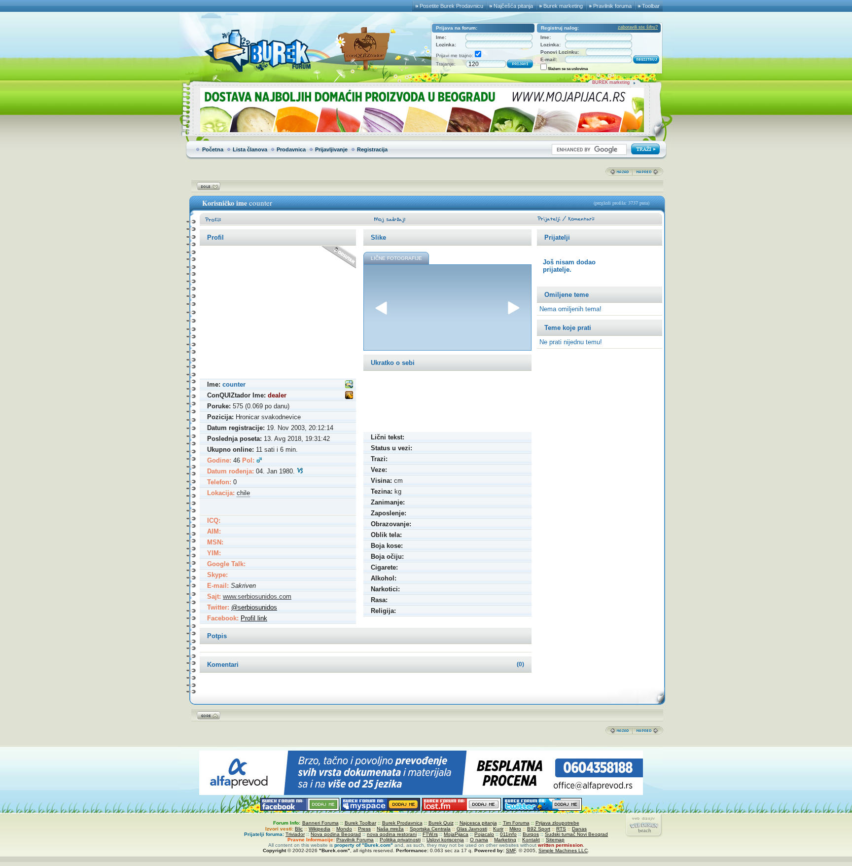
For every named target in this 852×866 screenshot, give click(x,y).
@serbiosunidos (254, 607)
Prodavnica (291, 149)
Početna (212, 149)
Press (364, 828)
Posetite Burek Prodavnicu (451, 6)
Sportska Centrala (430, 828)
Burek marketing (563, 6)
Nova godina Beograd (336, 834)
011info (508, 834)
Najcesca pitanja (478, 823)
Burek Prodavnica (402, 823)
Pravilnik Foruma (355, 839)
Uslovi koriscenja (445, 839)
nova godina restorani (392, 834)
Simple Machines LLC (563, 850)
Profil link (254, 618)
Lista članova (250, 149)
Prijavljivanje (331, 149)
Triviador (295, 834)
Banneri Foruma (320, 823)
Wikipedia (319, 828)
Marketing (505, 839)
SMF (511, 850)
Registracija (372, 149)
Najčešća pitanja (513, 6)
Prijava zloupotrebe (557, 823)
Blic (299, 828)
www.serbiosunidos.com (257, 596)
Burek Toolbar (360, 823)
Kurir (498, 828)
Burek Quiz (441, 823)
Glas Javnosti (472, 828)
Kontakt (531, 839)
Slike (378, 237)
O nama (479, 839)
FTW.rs (430, 834)
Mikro (515, 828)
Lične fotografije (396, 258)
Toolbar (651, 6)
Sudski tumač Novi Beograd (576, 834)
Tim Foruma (516, 823)
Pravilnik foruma (612, 6)
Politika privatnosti (400, 839)
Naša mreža (390, 828)
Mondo (344, 828)
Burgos (531, 834)
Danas (579, 828)
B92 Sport (538, 828)
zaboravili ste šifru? (638, 27)
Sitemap (555, 839)
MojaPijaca (456, 834)
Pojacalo (484, 834)
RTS (561, 828)
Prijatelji (557, 237)
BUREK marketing (611, 82)
